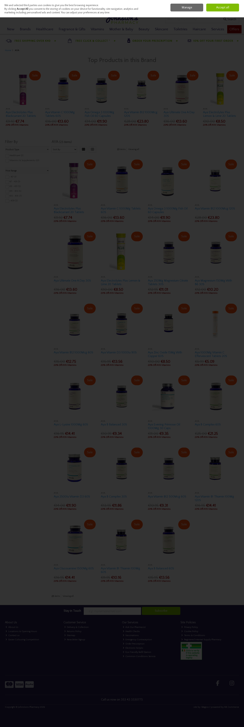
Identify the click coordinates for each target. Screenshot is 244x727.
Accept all (222, 7)
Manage (187, 7)
